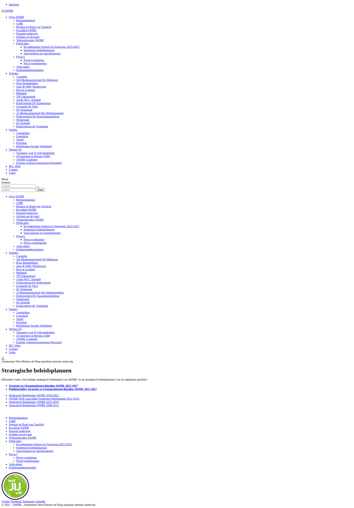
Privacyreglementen (35, 242)
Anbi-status (23, 246)
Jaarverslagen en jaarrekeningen (42, 232)
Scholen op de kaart (27, 216)
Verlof (19, 319)
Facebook (16, 501)
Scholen (13, 252)
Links (12, 352)
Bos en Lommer (25, 269)
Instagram (28, 501)
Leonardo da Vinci (27, 286)
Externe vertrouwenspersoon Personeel (39, 342)
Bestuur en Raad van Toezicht (33, 206)
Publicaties (22, 223)
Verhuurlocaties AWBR (30, 219)
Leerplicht (22, 315)
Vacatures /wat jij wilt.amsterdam (35, 332)
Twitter (5, 501)
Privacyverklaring (34, 239)
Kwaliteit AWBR (26, 209)
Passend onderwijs (27, 213)
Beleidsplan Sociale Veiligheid (34, 325)
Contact (13, 349)
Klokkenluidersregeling (30, 249)
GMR (19, 203)
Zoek (40, 190)
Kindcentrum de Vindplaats (32, 305)
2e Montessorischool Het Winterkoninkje (40, 292)
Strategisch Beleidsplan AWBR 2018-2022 (34, 395)
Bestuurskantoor (25, 199)
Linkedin (40, 501)
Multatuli (21, 272)
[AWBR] (7, 10)
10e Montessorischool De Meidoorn (37, 259)
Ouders (13, 309)
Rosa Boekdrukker (27, 262)
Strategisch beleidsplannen (39, 229)
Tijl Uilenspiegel (25, 276)
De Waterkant (24, 289)
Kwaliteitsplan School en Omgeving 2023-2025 (51, 226)
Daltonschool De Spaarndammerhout (37, 295)
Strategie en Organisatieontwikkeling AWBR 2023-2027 (43, 385)
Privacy (20, 236)
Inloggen (14, 4)
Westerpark (22, 299)
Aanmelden (23, 312)
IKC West (14, 345)
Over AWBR (16, 196)
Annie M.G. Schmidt (28, 279)
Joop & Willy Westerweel (31, 266)
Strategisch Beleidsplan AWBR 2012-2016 (34, 402)
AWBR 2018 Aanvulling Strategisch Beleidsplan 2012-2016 (44, 398)
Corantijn (21, 256)
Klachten (21, 322)
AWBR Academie (26, 339)
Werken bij (15, 329)
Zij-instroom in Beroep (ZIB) (33, 335)
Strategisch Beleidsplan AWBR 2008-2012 (34, 405)
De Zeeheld (23, 302)
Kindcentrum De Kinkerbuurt (33, 282)
